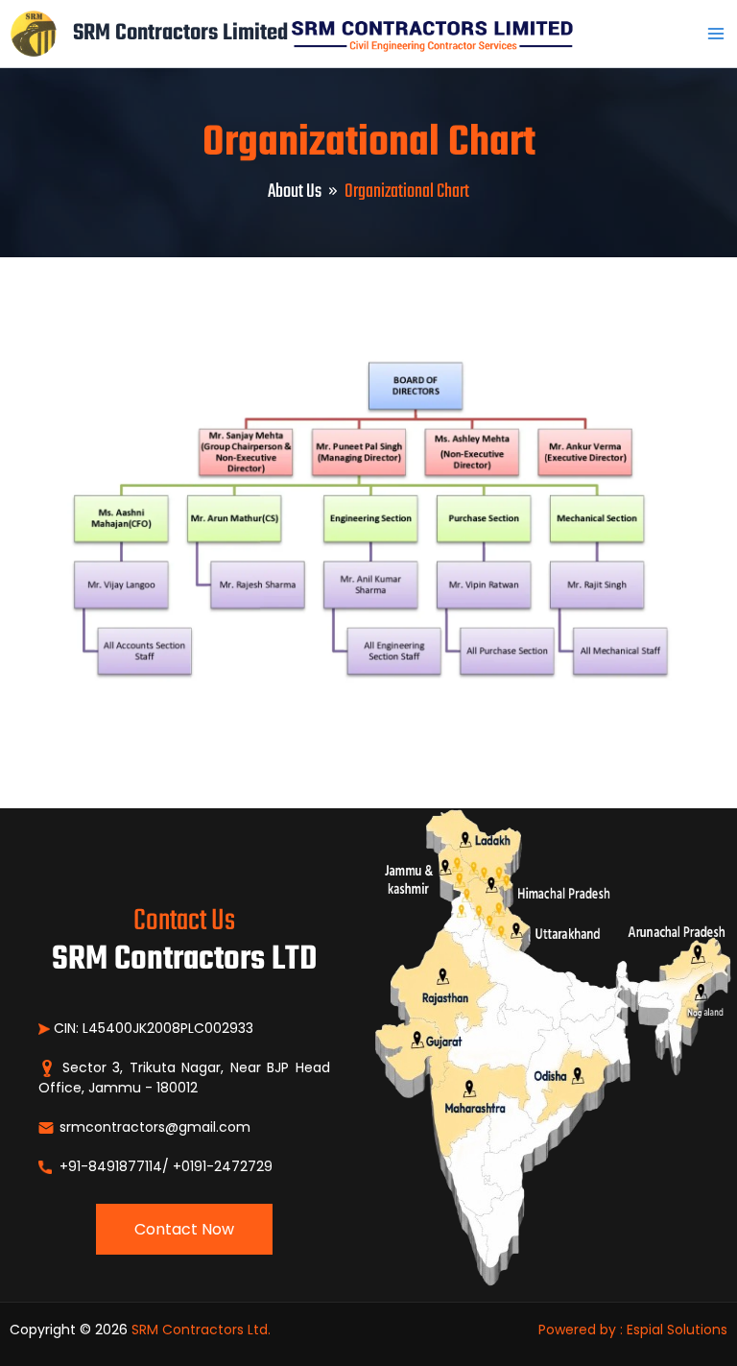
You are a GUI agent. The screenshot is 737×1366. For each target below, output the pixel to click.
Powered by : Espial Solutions (632, 1329)
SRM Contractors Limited (180, 33)
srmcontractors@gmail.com (153, 1127)
